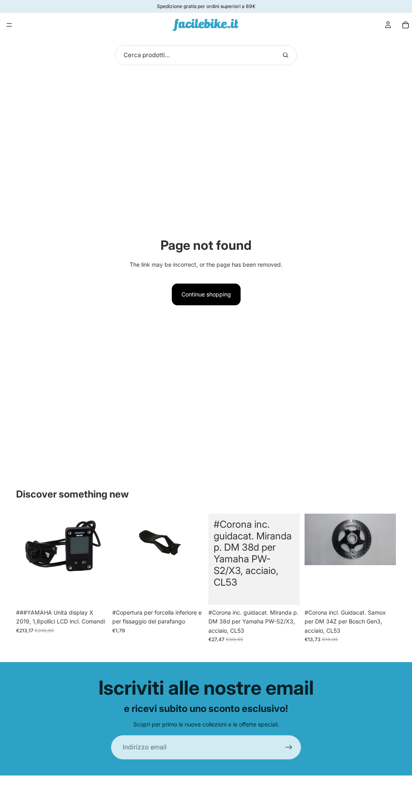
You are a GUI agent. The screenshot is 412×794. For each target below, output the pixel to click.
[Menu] (9, 25)
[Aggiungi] (95, 592)
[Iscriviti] (288, 747)
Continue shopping (206, 294)
